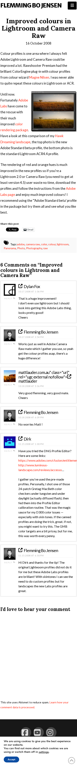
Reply (8, 298)
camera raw (33, 244)
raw (45, 248)
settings (44, 752)
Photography (34, 248)
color (44, 244)
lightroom (63, 244)
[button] (72, 5)
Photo (21, 248)
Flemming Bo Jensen (30, 5)
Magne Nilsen (39, 77)
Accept (11, 759)
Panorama (10, 248)
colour (52, 244)
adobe (21, 244)
